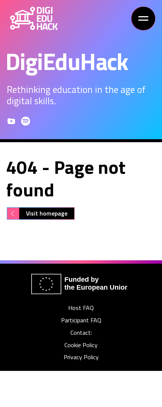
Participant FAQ (81, 320)
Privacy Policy (81, 357)
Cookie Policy (81, 345)
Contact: (81, 332)
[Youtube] (11, 121)
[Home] (34, 18)
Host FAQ (81, 307)
